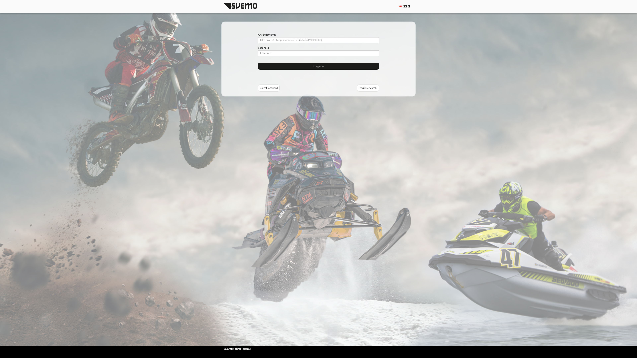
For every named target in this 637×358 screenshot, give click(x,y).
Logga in (318, 66)
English (406, 6)
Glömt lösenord (269, 88)
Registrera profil (368, 88)
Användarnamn (267, 34)
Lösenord (263, 47)
